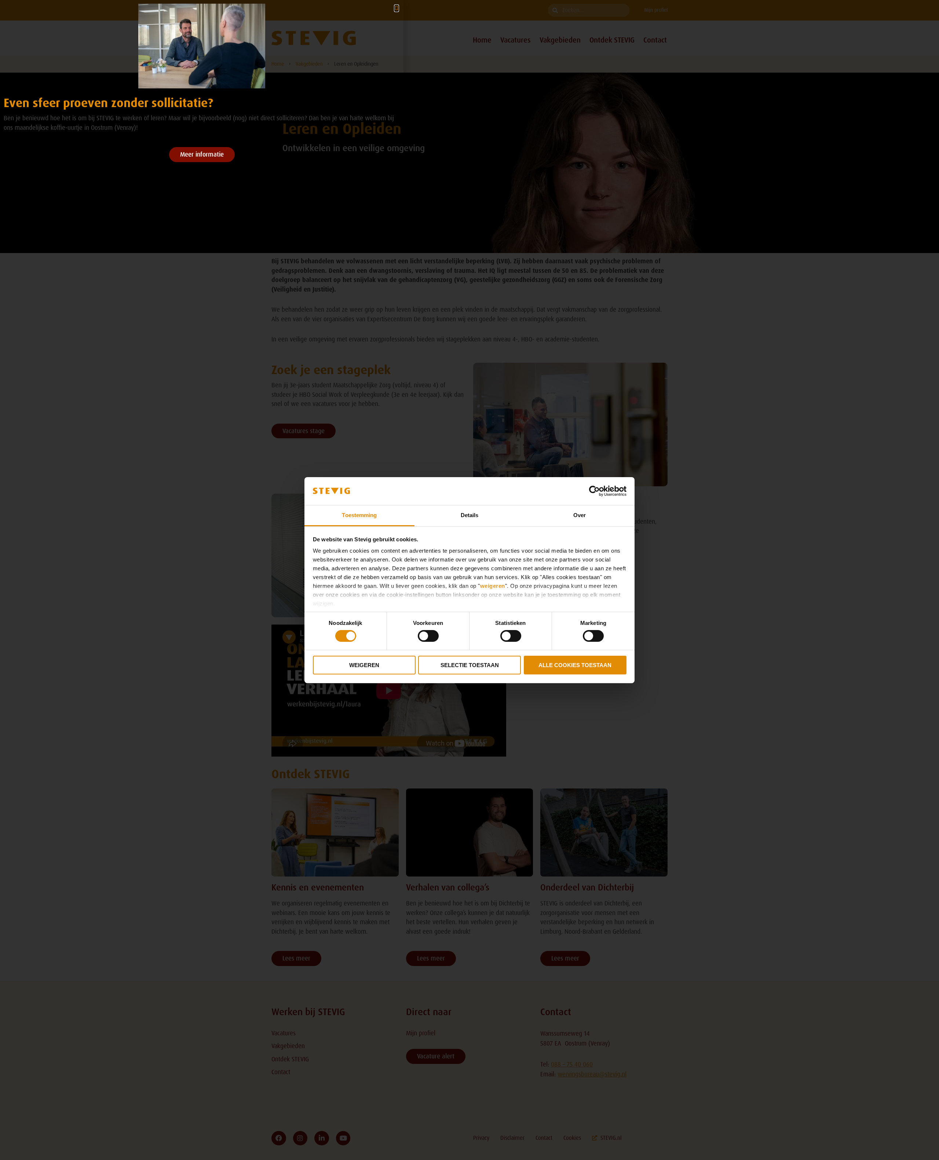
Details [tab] (470, 515)
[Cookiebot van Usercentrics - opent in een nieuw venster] (594, 491)
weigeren (492, 586)
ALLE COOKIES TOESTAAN (574, 665)
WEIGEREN (364, 665)
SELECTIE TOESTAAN (470, 665)
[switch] (428, 636)
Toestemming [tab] (359, 515)
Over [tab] (579, 515)
